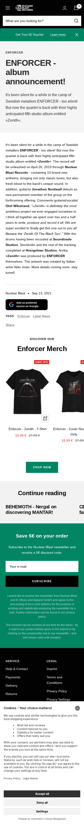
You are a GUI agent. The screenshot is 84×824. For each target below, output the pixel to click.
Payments (13, 677)
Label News (41, 316)
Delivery (12, 685)
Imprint (52, 669)
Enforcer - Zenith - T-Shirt (27, 429)
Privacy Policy (57, 691)
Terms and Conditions (54, 680)
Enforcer (14, 52)
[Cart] (76, 8)
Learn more (58, 34)
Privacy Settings (58, 699)
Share (10, 325)
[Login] (65, 8)
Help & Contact (17, 669)
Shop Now (42, 467)
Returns (11, 694)
